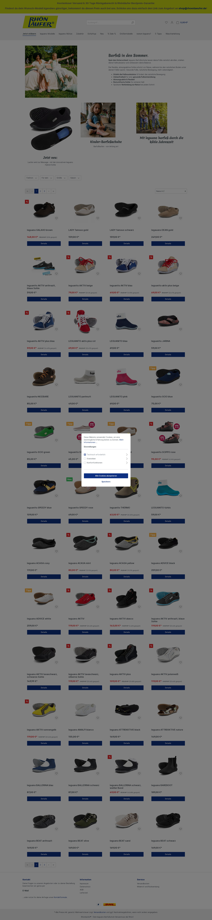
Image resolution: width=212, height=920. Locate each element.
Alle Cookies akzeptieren (106, 476)
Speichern (106, 482)
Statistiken (91, 459)
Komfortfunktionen (94, 463)
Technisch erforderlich (96, 455)
